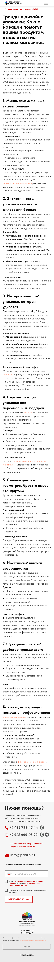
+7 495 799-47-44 (24, 827)
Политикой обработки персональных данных (33, 940)
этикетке (27, 412)
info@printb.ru (22, 855)
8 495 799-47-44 (27, 931)
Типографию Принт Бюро (31, 761)
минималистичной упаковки (17, 183)
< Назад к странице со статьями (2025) (22, 9)
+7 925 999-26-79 (24, 835)
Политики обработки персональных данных (24, 884)
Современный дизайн (14, 716)
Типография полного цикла (27, 925)
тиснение (7, 374)
